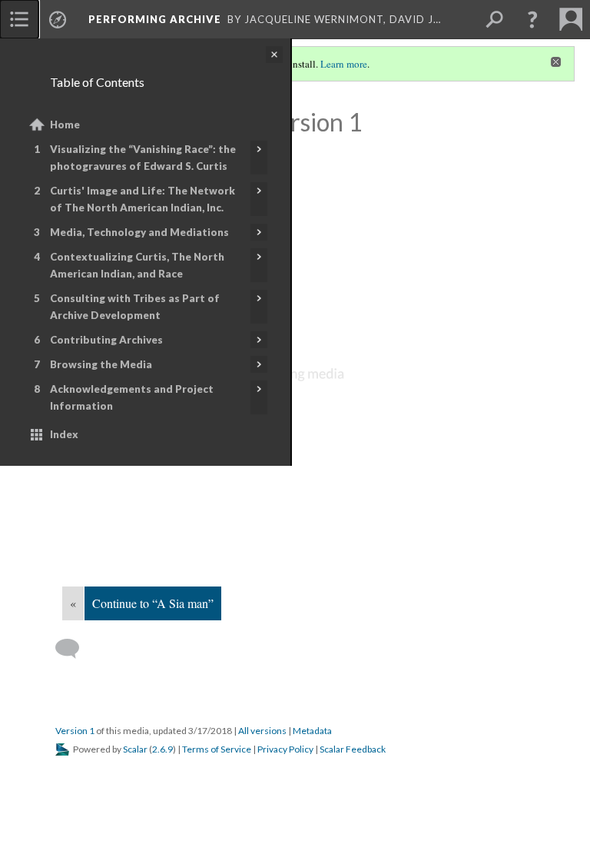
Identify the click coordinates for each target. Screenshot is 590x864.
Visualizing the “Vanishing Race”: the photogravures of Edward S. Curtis (143, 157)
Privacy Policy (285, 749)
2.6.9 (162, 749)
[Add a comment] (74, 649)
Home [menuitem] (65, 124)
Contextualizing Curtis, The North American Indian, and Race (137, 265)
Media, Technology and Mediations (139, 232)
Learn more (343, 64)
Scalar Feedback (353, 749)
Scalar (135, 749)
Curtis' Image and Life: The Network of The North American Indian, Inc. (142, 199)
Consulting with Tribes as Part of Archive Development (135, 306)
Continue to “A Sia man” (153, 603)
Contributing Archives (106, 340)
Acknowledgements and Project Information (132, 397)
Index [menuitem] (64, 434)
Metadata (312, 730)
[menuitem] (19, 19)
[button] (532, 19)
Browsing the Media (101, 364)
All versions (262, 730)
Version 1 (74, 730)
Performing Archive (154, 19)
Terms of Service (216, 749)
